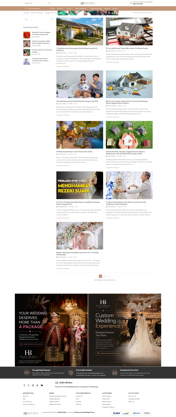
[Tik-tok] (37, 385)
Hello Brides (62, 412)
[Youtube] (42, 385)
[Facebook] (24, 385)
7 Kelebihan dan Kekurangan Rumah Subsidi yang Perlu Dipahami (76, 49)
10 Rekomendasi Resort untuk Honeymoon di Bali (74, 152)
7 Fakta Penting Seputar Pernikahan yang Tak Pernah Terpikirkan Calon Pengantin (126, 203)
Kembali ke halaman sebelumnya (143, 13)
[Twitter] (29, 385)
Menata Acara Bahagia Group (84, 412)
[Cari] (49, 3)
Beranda (26, 13)
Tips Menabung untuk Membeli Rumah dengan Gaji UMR (77, 101)
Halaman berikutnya (108, 276)
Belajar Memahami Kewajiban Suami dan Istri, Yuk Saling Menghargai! (77, 253)
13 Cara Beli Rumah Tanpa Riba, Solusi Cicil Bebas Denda (127, 48)
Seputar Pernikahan (37, 13)
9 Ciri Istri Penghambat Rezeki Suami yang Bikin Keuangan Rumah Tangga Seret (78, 203)
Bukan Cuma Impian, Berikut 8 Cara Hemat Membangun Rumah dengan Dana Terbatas (127, 102)
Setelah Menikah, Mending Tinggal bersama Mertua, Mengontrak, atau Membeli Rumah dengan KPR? (125, 153)
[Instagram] (33, 385)
